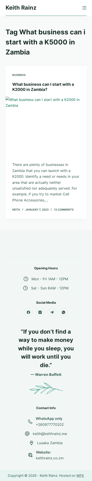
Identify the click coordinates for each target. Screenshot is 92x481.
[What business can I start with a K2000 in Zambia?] (46, 127)
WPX (80, 475)
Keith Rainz (21, 7)
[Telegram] (52, 312)
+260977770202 (50, 424)
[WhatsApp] (63, 312)
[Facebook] (28, 312)
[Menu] (84, 8)
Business (19, 75)
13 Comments (64, 209)
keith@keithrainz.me (50, 433)
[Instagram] (40, 312)
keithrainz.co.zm (50, 458)
